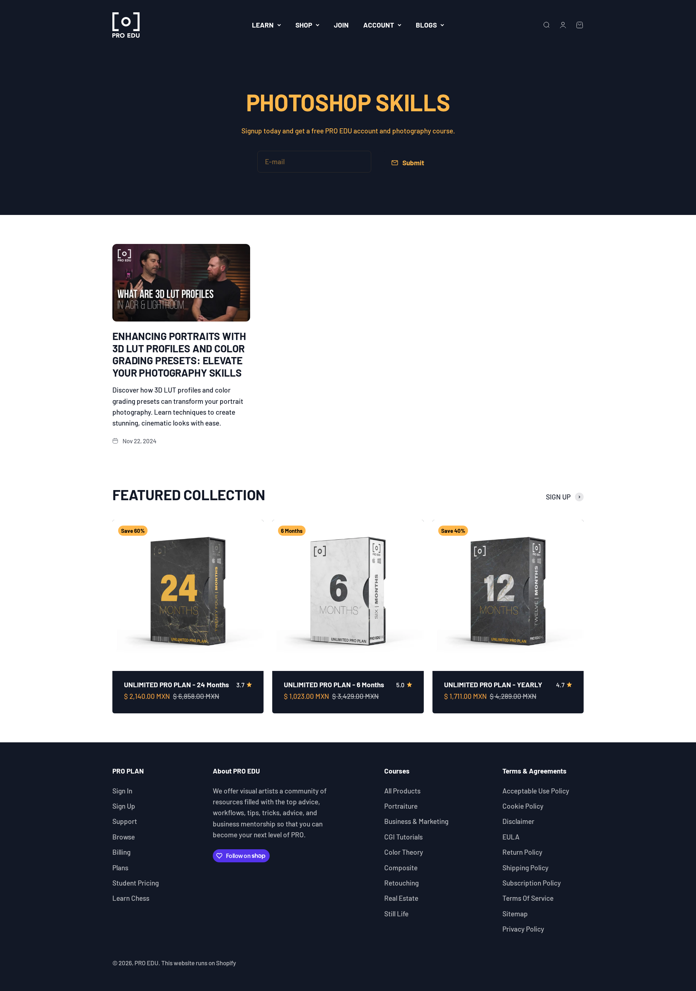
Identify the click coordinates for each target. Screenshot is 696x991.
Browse (123, 837)
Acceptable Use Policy (535, 791)
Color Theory (403, 852)
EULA (510, 837)
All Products (402, 791)
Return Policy (522, 852)
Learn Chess (130, 898)
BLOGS (426, 25)
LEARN (263, 25)
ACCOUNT (378, 25)
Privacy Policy (523, 929)
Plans (120, 867)
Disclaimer (518, 821)
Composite (401, 867)
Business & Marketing (416, 821)
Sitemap (515, 913)
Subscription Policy (531, 883)
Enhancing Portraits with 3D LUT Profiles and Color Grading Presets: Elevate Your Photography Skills (179, 354)
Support (124, 821)
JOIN (341, 25)
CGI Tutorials (403, 837)
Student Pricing (135, 883)
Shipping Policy (525, 867)
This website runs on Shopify (198, 962)
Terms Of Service (528, 898)
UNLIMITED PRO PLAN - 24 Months (176, 684)
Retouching (401, 883)
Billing (121, 852)
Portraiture (401, 806)
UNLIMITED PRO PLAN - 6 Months (334, 684)
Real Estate (401, 898)
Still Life (396, 913)
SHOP (303, 25)
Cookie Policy (522, 806)
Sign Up (123, 806)
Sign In (122, 791)
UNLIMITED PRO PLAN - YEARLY (493, 684)
